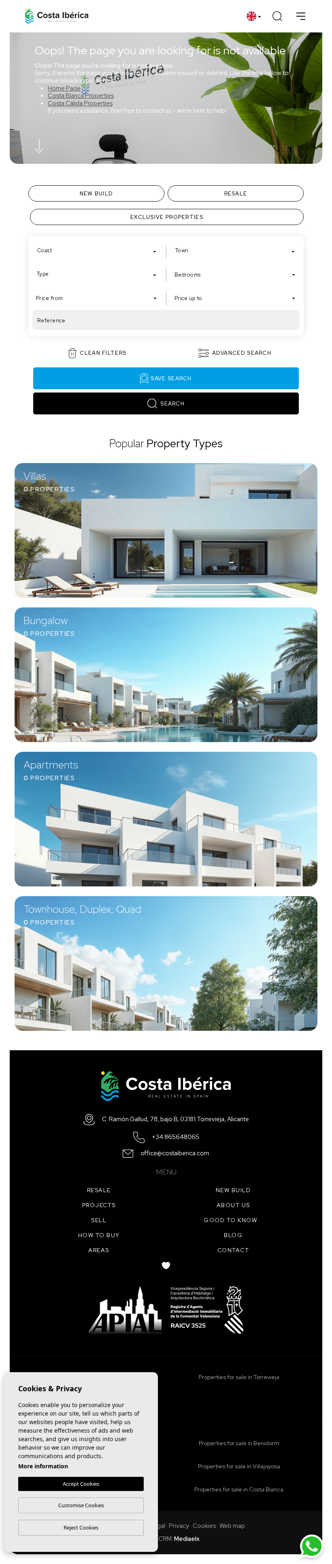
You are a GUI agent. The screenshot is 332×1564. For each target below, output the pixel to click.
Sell (98, 1220)
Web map (232, 1526)
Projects (99, 1205)
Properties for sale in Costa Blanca (238, 1489)
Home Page (64, 88)
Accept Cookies (81, 1483)
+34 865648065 (175, 1137)
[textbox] (98, 250)
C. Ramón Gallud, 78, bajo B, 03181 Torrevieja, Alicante (175, 1119)
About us (233, 1205)
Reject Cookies (81, 1527)
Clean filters (103, 353)
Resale (99, 1190)
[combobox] (96, 250)
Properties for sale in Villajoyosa (239, 1466)
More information (43, 1466)
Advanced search (242, 353)
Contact (233, 1250)
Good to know (230, 1220)
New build (233, 1190)
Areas (98, 1250)
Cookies (204, 1526)
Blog (233, 1235)
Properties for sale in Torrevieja (239, 1377)
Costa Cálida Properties (80, 103)
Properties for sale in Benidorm (239, 1443)
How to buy (99, 1235)
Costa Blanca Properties (81, 96)
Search (172, 403)
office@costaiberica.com (174, 1153)
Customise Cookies (81, 1505)
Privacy (179, 1526)
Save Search (171, 378)
